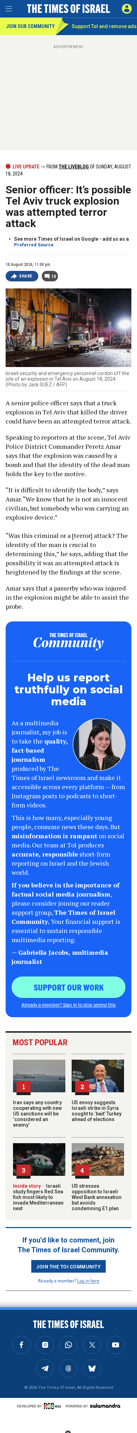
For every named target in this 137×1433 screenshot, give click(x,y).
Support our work (69, 987)
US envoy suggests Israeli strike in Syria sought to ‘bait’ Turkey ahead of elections (97, 1111)
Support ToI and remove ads (104, 26)
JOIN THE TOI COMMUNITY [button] (68, 1266)
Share (26, 276)
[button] (127, 9)
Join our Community (30, 26)
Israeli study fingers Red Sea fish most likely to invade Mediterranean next (38, 1197)
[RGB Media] (54, 1406)
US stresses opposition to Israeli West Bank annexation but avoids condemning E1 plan (97, 1197)
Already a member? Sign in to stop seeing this (68, 1004)
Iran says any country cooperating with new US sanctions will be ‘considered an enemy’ (37, 1114)
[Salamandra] (105, 1406)
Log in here (88, 1281)
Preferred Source (34, 244)
